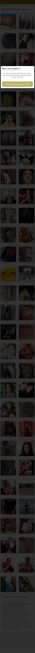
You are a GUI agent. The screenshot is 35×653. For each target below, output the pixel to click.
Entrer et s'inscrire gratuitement (17, 84)
